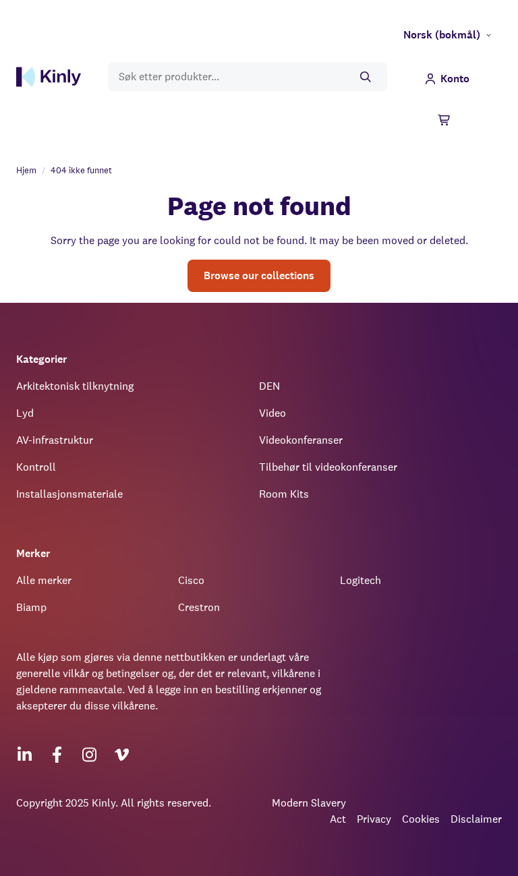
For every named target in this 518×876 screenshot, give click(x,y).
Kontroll (36, 467)
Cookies (421, 819)
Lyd (25, 413)
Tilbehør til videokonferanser (328, 467)
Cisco (191, 580)
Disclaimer (476, 819)
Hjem (26, 170)
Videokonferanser (301, 440)
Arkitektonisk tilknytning (75, 386)
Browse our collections (259, 275)
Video (272, 413)
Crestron (199, 607)
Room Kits (284, 494)
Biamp (31, 607)
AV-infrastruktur (54, 440)
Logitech (360, 580)
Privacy (374, 819)
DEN (269, 386)
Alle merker (43, 580)
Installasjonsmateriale (69, 494)
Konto (454, 78)
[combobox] (247, 76)
